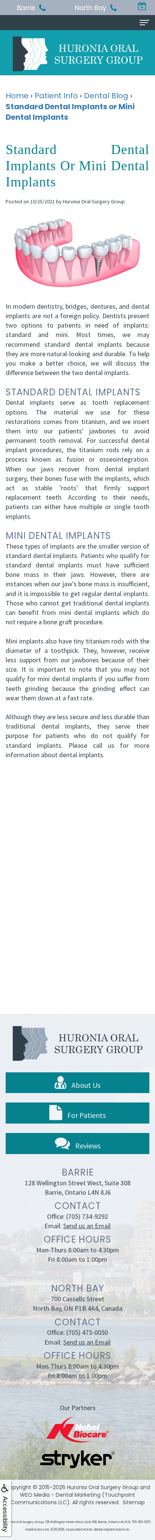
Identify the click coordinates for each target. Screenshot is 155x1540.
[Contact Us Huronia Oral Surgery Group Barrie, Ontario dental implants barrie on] (142, 6)
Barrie (26, 7)
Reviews (87, 1145)
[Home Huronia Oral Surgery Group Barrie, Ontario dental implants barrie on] (77, 54)
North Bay (90, 7)
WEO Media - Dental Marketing (60, 1495)
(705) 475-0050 (87, 1332)
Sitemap (134, 1502)
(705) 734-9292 (87, 1216)
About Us (85, 1085)
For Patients (86, 1115)
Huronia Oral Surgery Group (102, 1487)
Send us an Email (87, 1225)
